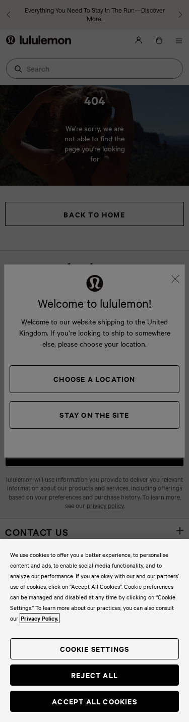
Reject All (94, 675)
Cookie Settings (95, 648)
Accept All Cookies (94, 701)
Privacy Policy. (39, 618)
